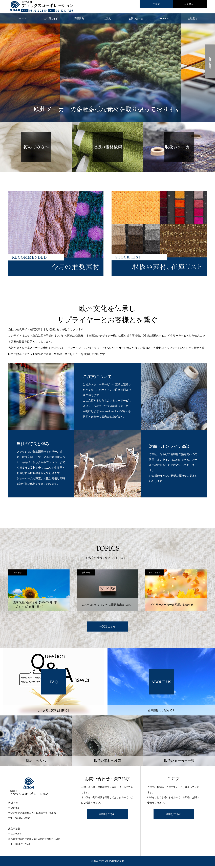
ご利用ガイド (51, 18)
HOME (22, 18)
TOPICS (164, 18)
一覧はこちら (107, 626)
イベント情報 (86, 572)
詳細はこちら (107, 814)
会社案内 (192, 18)
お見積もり (190, 4)
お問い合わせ (136, 18)
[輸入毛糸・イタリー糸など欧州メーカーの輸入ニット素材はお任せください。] (38, 787)
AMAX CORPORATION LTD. (111, 861)
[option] (39, 590)
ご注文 (156, 4)
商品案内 (79, 18)
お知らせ (17, 572)
